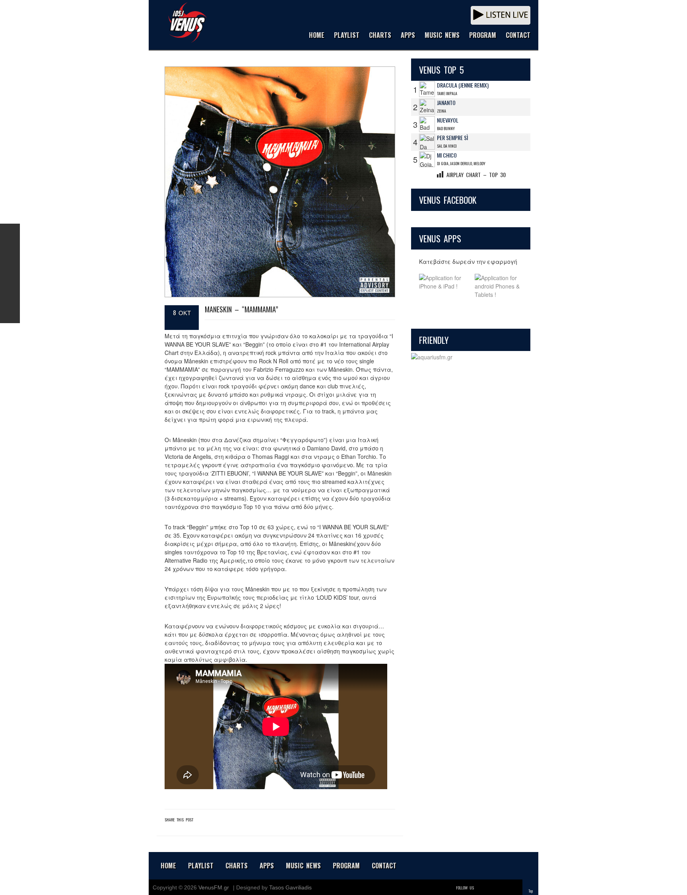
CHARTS (380, 35)
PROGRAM (482, 35)
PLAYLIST (346, 35)
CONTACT (518, 35)
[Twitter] (481, 887)
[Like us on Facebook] (10, 234)
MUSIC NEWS (442, 35)
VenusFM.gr (213, 887)
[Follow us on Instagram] (10, 273)
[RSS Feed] (10, 293)
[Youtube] (514, 887)
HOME (316, 35)
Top (530, 891)
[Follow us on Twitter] (10, 253)
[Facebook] (492, 887)
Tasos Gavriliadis (290, 887)
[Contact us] (10, 313)
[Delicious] (503, 887)
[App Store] (443, 286)
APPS (408, 35)
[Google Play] (498, 286)
